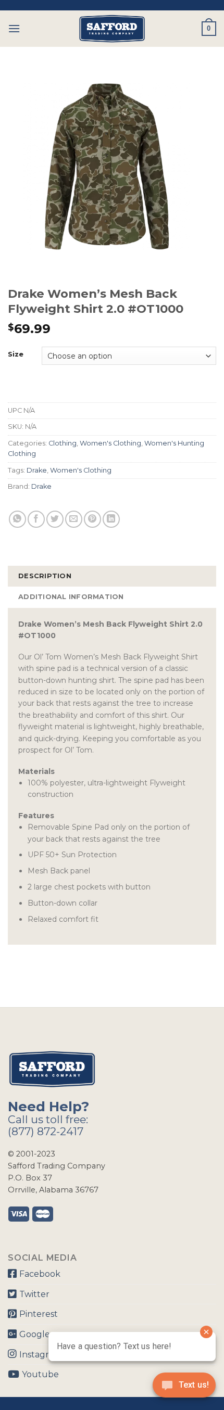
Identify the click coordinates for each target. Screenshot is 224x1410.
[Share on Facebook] (36, 519)
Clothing (62, 443)
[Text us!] (184, 1388)
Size (15, 354)
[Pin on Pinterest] (92, 519)
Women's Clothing (110, 443)
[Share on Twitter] (55, 519)
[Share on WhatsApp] (17, 519)
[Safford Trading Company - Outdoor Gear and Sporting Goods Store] (112, 28)
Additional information (71, 597)
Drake (37, 470)
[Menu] (14, 28)
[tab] (112, 576)
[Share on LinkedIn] (111, 519)
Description (44, 576)
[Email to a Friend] (73, 519)
